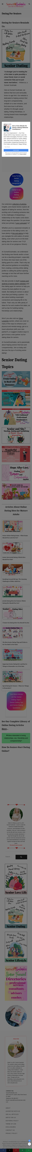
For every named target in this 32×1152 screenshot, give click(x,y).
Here (4, 729)
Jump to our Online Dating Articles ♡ (16, 193)
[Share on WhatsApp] (29, 1150)
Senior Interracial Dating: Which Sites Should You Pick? (15, 548)
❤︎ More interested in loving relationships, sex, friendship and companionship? (16, 738)
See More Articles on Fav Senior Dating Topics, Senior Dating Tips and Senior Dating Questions (16, 701)
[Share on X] (9, 1150)
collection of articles (19, 204)
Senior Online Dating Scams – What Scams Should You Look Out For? (15, 527)
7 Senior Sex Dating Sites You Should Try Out (15, 614)
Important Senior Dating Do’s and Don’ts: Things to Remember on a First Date (15, 655)
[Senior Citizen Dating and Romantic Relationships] (16, 4)
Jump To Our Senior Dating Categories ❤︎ (16, 179)
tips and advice (17, 233)
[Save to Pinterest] (16, 1150)
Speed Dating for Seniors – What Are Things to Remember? (15, 677)
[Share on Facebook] (3, 1150)
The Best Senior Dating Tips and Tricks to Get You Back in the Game (15, 633)
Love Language (21, 223)
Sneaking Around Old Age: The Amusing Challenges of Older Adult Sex (15, 570)
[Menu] (2, 4)
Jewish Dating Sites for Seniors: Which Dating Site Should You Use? (15, 592)
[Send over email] (22, 1150)
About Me (16, 1039)
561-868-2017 (14, 1098)
